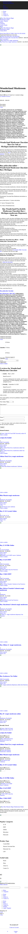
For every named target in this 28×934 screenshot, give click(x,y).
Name (2, 417)
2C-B (7, 515)
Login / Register (7, 908)
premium (2, 154)
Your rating (3, 401)
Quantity (2, 358)
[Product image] (14, 452)
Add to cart (3, 362)
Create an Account (14, 927)
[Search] (26, 887)
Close (1, 107)
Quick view (3, 446)
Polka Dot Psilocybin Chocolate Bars (9, 37)
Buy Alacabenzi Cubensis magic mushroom (14, 604)
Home (1, 33)
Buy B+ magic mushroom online (10, 714)
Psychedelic (6, 442)
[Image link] (12, 806)
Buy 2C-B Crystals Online (8, 511)
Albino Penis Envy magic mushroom (11, 456)
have (9, 152)
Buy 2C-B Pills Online (7, 545)
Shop (4, 33)
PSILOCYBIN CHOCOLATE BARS (15, 33)
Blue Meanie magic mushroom (9, 495)
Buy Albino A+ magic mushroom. (10, 645)
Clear (6, 358)
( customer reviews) (5, 96)
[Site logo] (9, 19)
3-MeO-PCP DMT (6, 438)
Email (2, 420)
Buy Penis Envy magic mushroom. (8, 42)
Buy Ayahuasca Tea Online (8, 676)
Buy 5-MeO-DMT (5, 574)
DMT (1, 442)
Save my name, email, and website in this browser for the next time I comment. (13, 423)
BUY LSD (2, 515)
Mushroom (2, 460)
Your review (3, 404)
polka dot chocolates (8, 262)
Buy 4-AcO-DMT (5, 560)
